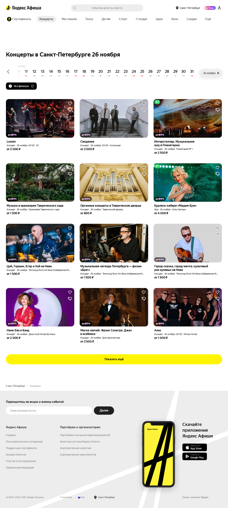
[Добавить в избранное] (70, 103)
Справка (11, 435)
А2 (37, 145)
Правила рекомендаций (20, 467)
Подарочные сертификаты (21, 448)
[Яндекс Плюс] (210, 8)
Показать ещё (114, 359)
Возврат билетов (16, 454)
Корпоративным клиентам (75, 448)
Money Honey (190, 334)
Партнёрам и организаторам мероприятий (85, 435)
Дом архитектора (111, 338)
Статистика (66, 497)
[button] (208, 19)
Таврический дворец (112, 209)
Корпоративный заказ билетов (78, 454)
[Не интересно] (70, 110)
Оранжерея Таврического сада (44, 209)
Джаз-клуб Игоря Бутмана (42, 334)
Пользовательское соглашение (24, 441)
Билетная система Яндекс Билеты (80, 441)
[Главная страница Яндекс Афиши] (8, 8)
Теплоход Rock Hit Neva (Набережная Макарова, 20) (55, 270)
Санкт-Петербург (15, 386)
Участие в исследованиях (21, 461)
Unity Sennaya (179, 209)
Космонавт (115, 145)
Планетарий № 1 (184, 149)
